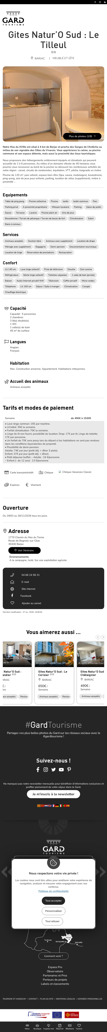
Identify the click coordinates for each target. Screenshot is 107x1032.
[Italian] (61, 805)
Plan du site (46, 999)
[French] (53, 805)
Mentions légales (65, 999)
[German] (57, 805)
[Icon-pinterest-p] (69, 769)
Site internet (28, 589)
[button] (98, 637)
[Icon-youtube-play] (61, 769)
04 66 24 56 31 (31, 575)
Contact (33, 999)
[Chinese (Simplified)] (42, 805)
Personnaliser (53, 911)
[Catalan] (39, 805)
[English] (50, 805)
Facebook (25, 596)
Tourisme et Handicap (14, 999)
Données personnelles (90, 999)
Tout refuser (52, 921)
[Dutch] (46, 805)
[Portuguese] (64, 805)
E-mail (25, 582)
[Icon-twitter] (53, 769)
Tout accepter (53, 900)
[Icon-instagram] (45, 769)
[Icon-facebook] (37, 769)
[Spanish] (68, 805)
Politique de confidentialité (53, 891)
